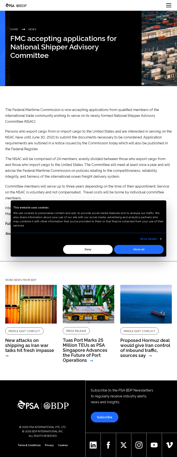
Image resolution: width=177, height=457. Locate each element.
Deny (88, 249)
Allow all (139, 249)
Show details (148, 238)
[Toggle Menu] (169, 5)
